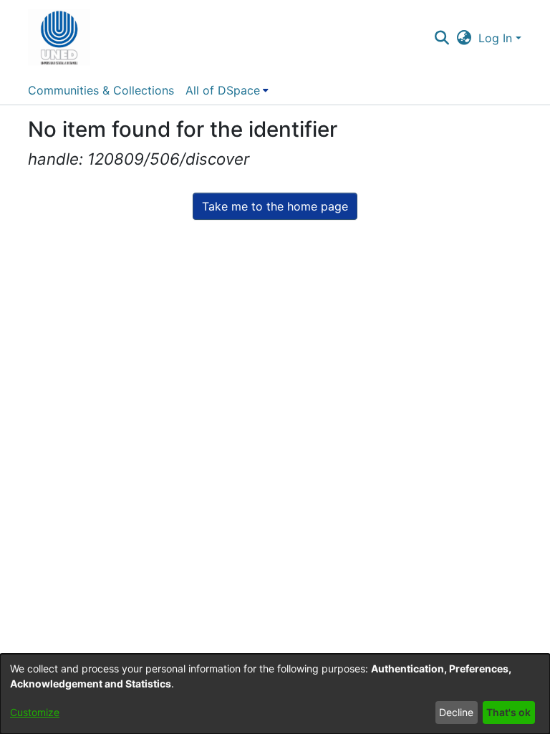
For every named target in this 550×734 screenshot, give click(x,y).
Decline (456, 712)
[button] (59, 38)
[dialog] (275, 694)
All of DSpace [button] (222, 90)
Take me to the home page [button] (275, 206)
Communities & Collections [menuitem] (101, 90)
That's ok (508, 712)
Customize (34, 712)
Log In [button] (497, 38)
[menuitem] (227, 90)
